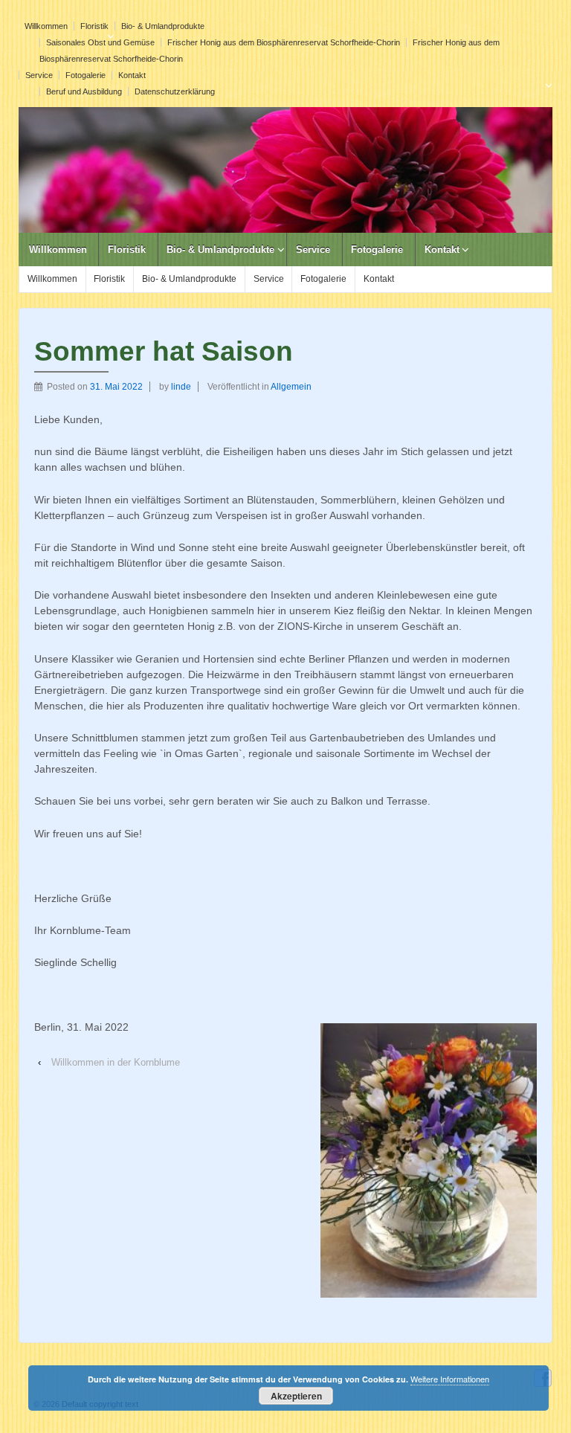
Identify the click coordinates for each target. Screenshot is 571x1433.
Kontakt (132, 75)
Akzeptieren (296, 1396)
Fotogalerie (85, 75)
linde (181, 386)
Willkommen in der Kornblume (115, 1062)
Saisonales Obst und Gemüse (100, 42)
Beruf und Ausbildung (84, 91)
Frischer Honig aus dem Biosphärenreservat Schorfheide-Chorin (283, 42)
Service (39, 75)
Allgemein (291, 386)
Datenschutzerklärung (175, 91)
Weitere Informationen (449, 1379)
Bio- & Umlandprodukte (162, 26)
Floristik (94, 26)
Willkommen (46, 26)
